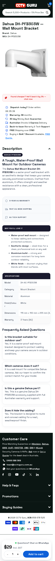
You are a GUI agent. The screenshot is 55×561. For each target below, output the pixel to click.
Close (26, 485)
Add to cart (35, 554)
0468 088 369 (13, 460)
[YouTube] (16, 474)
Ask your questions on (23, 468)
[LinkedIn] (37, 474)
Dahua (13, 33)
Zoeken (47, 12)
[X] (30, 475)
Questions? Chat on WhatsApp (33, 543)
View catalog (4, 5)
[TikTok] (24, 474)
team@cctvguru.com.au (19, 464)
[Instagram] (9, 474)
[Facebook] (3, 474)
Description (12, 148)
